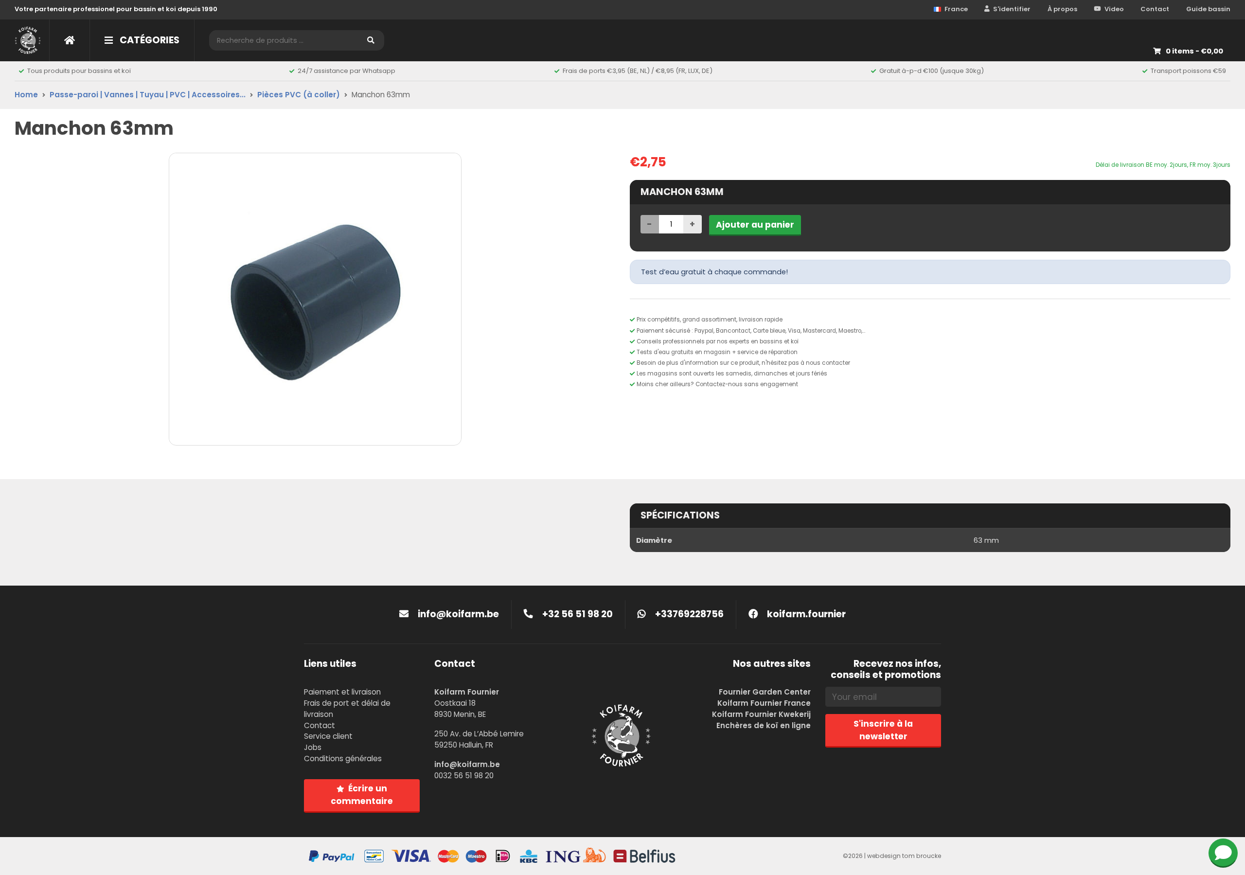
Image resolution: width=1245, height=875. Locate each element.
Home (26, 94)
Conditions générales (343, 758)
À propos (1062, 9)
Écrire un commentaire (362, 795)
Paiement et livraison (342, 692)
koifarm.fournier (805, 614)
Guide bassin (1208, 9)
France (956, 9)
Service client (328, 736)
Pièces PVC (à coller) (298, 94)
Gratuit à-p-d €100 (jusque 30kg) (931, 70)
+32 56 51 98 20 (576, 614)
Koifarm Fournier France (764, 703)
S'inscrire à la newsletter (883, 730)
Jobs (312, 747)
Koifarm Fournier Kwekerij (761, 714)
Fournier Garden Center (765, 692)
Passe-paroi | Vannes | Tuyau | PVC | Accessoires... (148, 94)
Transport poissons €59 (1188, 70)
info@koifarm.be (458, 614)
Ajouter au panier (755, 225)
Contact (1154, 9)
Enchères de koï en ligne (763, 725)
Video (1114, 9)
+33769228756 (688, 614)
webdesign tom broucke (904, 856)
